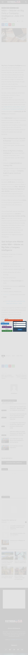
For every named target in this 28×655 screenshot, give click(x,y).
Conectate (19, 329)
